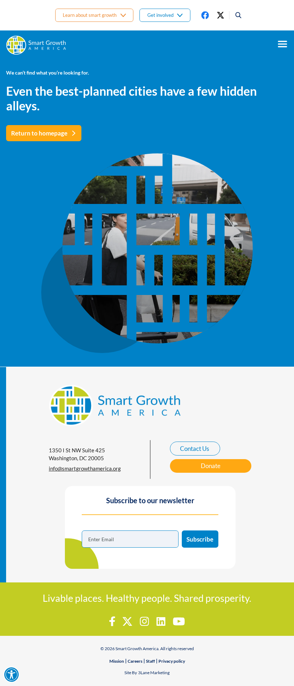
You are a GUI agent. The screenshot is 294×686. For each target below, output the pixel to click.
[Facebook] (205, 15)
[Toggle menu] (282, 44)
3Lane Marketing (154, 672)
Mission (116, 661)
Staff (150, 661)
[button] (235, 15)
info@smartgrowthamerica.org (85, 468)
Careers (135, 661)
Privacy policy (171, 661)
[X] (220, 15)
